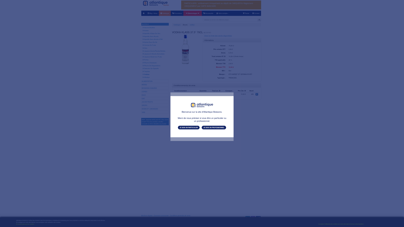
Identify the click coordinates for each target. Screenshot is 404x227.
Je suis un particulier (189, 127)
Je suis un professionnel (213, 127)
